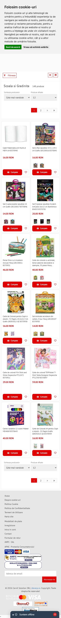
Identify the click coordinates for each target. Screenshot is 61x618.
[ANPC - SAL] (23, 557)
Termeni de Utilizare (14, 512)
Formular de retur (13, 538)
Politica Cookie (11, 504)
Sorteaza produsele (12, 92)
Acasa (7, 495)
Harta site (9, 516)
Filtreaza (11, 75)
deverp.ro (36, 588)
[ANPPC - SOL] (23, 565)
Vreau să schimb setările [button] (35, 47)
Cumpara (14, 172)
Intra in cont (10, 529)
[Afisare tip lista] (55, 75)
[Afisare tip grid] (50, 75)
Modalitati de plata (13, 521)
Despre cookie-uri (13, 500)
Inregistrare (10, 525)
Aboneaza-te (49, 579)
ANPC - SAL (9, 542)
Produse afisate (37, 92)
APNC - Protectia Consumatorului (19, 546)
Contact (8, 533)
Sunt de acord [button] (13, 47)
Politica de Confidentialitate (17, 508)
